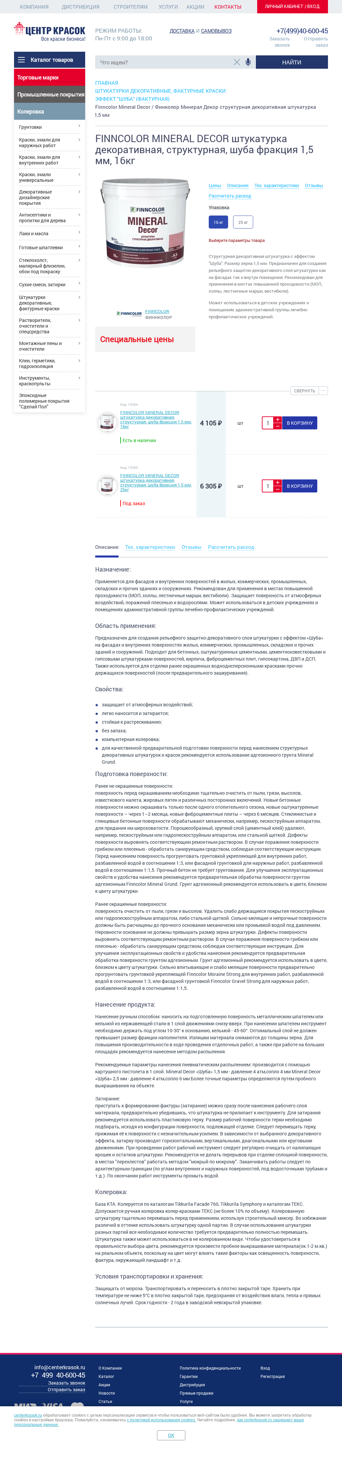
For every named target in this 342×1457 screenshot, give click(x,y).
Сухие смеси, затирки (42, 284)
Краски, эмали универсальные (36, 177)
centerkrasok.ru (28, 1415)
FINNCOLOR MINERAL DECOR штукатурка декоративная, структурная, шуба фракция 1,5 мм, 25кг (156, 482)
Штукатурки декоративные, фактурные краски (39, 303)
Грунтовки (30, 127)
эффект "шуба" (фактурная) (132, 98)
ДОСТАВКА (182, 30)
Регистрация (273, 1376)
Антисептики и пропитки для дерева (42, 218)
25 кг (243, 222)
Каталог (106, 1376)
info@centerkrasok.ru (305, 23)
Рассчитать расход (230, 196)
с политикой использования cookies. (161, 1420)
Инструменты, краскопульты (34, 381)
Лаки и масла (33, 233)
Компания (34, 6)
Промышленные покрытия (50, 94)
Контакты (227, 6)
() (58, 1375)
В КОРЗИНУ (300, 423)
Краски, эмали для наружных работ (39, 142)
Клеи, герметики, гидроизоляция (37, 363)
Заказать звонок (279, 41)
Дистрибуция (81, 6)
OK (171, 1435)
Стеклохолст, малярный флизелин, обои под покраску (42, 266)
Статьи (105, 1401)
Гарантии (189, 1376)
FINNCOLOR (157, 311)
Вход (265, 1368)
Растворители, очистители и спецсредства (35, 326)
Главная (106, 82)
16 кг (218, 222)
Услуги (168, 6)
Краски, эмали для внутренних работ (39, 160)
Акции (195, 6)
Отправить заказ (316, 41)
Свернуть (304, 390)
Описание (237, 185)
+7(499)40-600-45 (302, 30)
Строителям (131, 6)
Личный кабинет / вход (292, 6)
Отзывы (314, 185)
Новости (107, 1393)
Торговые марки (37, 77)
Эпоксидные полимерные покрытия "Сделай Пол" (44, 401)
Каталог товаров (52, 59)
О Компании (110, 1368)
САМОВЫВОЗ (216, 30)
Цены (215, 185)
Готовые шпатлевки (41, 247)
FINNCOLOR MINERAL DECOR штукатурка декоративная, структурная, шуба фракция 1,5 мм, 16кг (156, 419)
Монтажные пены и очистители (40, 346)
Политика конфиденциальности (210, 1368)
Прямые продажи (196, 1393)
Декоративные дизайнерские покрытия (35, 197)
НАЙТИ (291, 62)
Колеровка (30, 111)
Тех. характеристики (276, 185)
